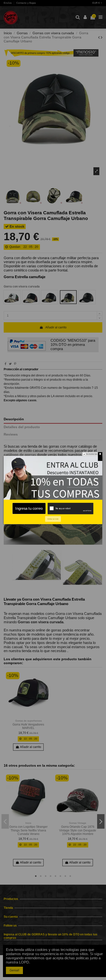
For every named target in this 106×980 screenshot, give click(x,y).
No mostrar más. (92, 454)
